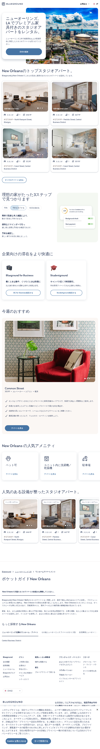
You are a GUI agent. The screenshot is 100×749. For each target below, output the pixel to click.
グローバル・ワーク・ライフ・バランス (90, 664)
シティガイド (24, 679)
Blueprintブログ (9, 673)
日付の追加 (24, 52)
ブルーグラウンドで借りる (45, 672)
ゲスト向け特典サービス (25, 674)
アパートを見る (17, 428)
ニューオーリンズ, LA (23, 571)
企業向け (22, 665)
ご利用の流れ (24, 662)
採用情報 (6, 665)
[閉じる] (97, 709)
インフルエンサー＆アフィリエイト (70, 679)
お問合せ (6, 676)
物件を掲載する (41, 662)
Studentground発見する (66, 293)
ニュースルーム (9, 669)
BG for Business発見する (23, 293)
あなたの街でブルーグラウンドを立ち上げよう (70, 663)
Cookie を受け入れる (16, 741)
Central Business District (11, 640)
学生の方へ (23, 669)
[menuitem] (28, 593)
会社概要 (6, 662)
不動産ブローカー (66, 675)
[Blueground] (12, 702)
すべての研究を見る (90, 672)
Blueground (6, 571)
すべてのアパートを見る (14, 180)
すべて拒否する (41, 741)
